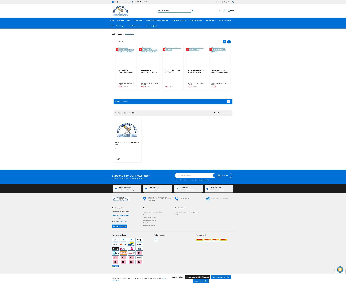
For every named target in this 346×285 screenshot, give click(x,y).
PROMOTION (156, 189)
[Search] (190, 11)
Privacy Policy (147, 214)
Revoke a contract (119, 226)
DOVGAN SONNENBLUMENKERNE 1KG (127, 143)
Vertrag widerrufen (149, 225)
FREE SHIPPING (126, 189)
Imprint (145, 223)
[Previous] (224, 41)
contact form (122, 221)
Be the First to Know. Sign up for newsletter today (128, 178)
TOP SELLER (218, 189)
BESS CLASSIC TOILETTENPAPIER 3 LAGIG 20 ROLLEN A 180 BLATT (125, 71)
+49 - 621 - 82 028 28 (120, 215)
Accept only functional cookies (198, 277)
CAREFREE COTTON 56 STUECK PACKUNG (196, 71)
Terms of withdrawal (149, 217)
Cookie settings (177, 277)
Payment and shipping (150, 220)
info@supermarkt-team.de (122, 2)
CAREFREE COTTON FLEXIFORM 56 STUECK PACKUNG (219, 71)
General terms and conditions (152, 212)
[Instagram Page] (233, 2)
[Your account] (224, 10)
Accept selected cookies (220, 277)
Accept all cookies (200, 281)
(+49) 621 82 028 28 (141, 1)
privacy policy (205, 180)
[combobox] (172, 11)
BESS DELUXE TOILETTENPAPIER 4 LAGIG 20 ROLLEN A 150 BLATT (149, 71)
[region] (173, 67)
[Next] (229, 41)
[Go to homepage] (121, 10)
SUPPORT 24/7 (187, 189)
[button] (173, 101)
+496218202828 (184, 198)
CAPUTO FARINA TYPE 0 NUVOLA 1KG (173, 71)
